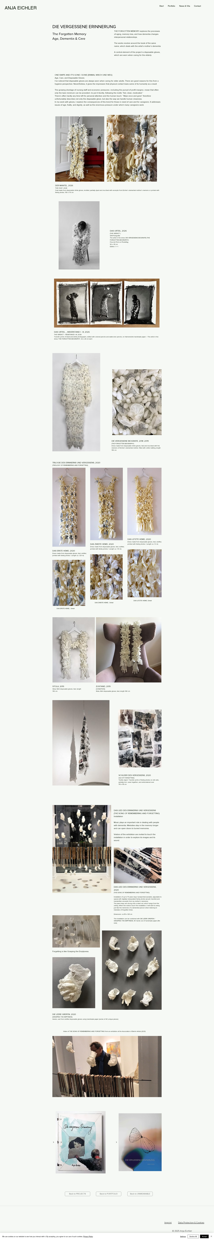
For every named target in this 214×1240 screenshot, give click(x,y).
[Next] (53, 1142)
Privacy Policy (88, 1236)
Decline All (193, 1236)
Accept (204, 1236)
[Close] (211, 1236)
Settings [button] (183, 1236)
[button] (159, 1094)
